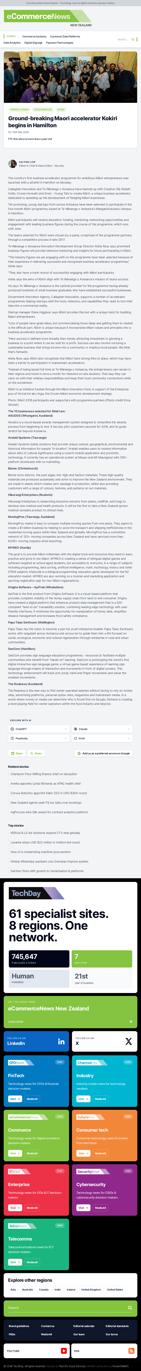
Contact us (47, 1326)
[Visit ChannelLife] (96, 1063)
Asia (13, 1289)
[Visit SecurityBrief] (96, 1171)
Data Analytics (12, 42)
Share (19, 753)
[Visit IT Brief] (28, 1171)
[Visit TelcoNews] (28, 1226)
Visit (13, 1098)
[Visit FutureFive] (96, 1117)
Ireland (71, 1289)
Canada (43, 1289)
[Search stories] (130, 1308)
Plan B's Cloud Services (72, 1366)
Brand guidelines (19, 1326)
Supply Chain (19, 109)
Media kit (32, 1098)
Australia (27, 1289)
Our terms (112, 1334)
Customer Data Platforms (65, 36)
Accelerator (43, 109)
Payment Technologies (59, 42)
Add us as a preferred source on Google (106, 753)
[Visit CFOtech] (28, 1063)
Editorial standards (117, 1326)
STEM (61, 109)
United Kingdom (91, 1289)
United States (115, 1289)
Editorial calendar (84, 1326)
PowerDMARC (121, 1366)
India (57, 1289)
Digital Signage (33, 42)
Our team (78, 1334)
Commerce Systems (34, 36)
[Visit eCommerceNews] (28, 1117)
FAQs (12, 1334)
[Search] (133, 39)
